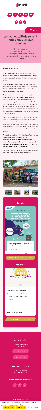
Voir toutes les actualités (21, 319)
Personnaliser (33, 407)
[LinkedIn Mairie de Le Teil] (24, 22)
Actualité (15, 15)
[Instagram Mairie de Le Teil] (20, 22)
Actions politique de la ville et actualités (21, 54)
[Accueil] (14, 49)
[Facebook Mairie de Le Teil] (16, 22)
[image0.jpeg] (16, 192)
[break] (7, 192)
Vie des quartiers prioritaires (22, 51)
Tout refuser (21, 407)
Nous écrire (20, 357)
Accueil (10, 15)
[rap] (25, 192)
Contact (26, 15)
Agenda (20, 15)
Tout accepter (9, 407)
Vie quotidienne (22, 49)
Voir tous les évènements (21, 258)
